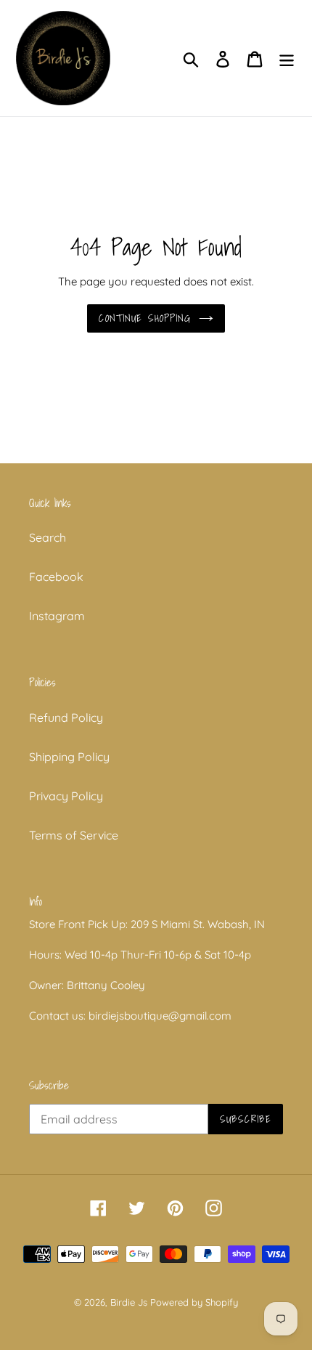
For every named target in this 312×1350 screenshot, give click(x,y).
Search (47, 537)
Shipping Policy (69, 756)
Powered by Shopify (194, 1302)
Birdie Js (128, 1302)
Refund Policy (66, 717)
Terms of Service (73, 835)
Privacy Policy (66, 796)
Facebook (56, 576)
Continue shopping (145, 318)
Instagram (57, 616)
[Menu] (287, 57)
